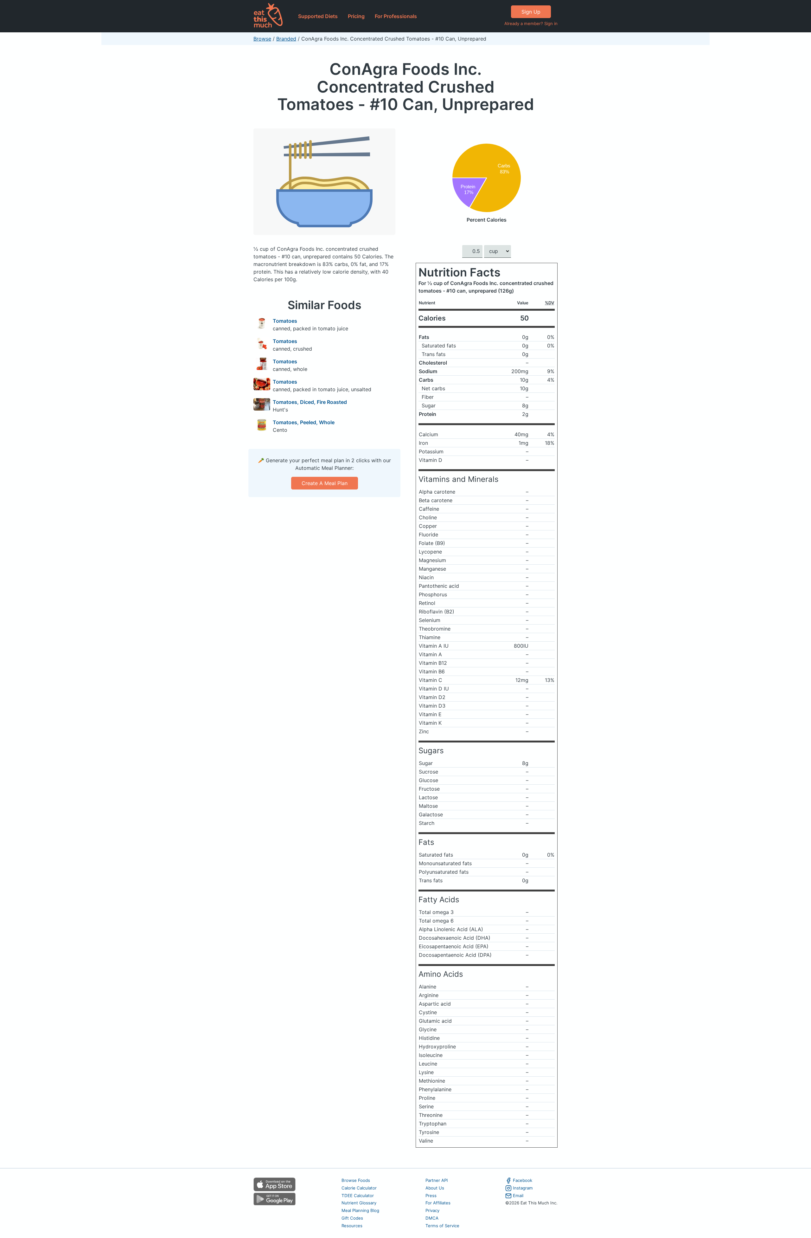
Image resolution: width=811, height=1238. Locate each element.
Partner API (436, 1180)
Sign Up (530, 12)
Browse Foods (356, 1180)
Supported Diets (318, 16)
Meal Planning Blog (360, 1210)
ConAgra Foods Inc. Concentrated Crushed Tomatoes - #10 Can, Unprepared (405, 86)
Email (518, 1195)
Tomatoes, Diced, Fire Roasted (310, 402)
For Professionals (396, 16)
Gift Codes (352, 1218)
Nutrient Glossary (359, 1202)
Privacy (432, 1210)
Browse (262, 39)
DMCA (431, 1218)
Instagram (523, 1187)
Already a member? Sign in (531, 23)
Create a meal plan (325, 483)
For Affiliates (437, 1202)
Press (431, 1195)
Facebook (522, 1180)
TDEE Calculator (358, 1195)
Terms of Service (442, 1225)
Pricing (356, 16)
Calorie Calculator (359, 1187)
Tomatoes (285, 321)
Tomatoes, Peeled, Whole (304, 422)
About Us (434, 1187)
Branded (286, 39)
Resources (352, 1225)
